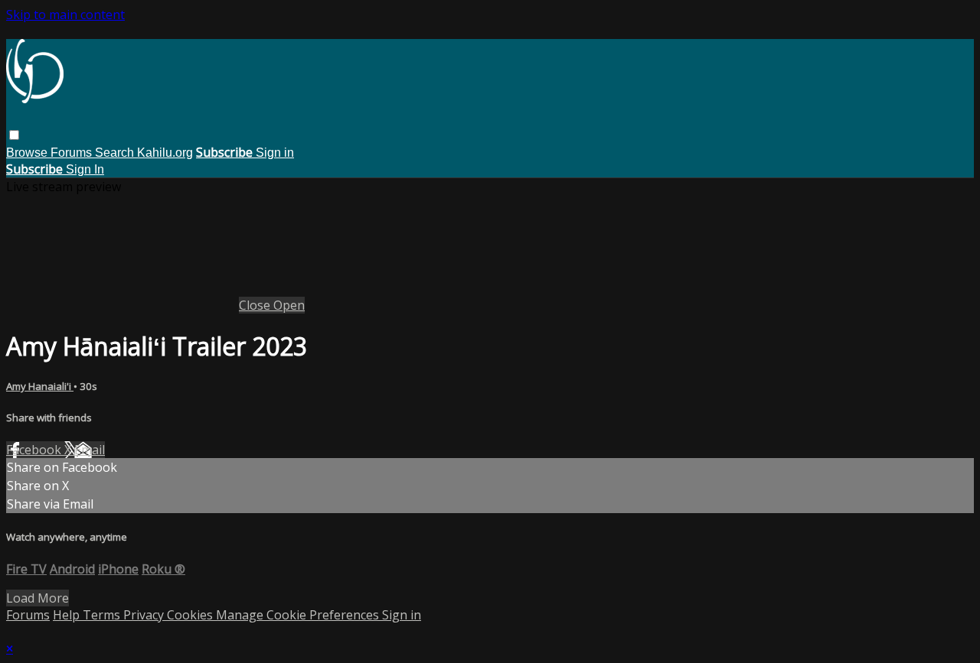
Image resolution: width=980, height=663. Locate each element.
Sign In (85, 169)
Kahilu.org (165, 152)
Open (289, 305)
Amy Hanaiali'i (40, 386)
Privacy (145, 614)
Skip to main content (65, 14)
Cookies (191, 614)
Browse (28, 152)
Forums (73, 152)
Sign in (275, 152)
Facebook (35, 449)
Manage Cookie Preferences (299, 614)
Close (256, 305)
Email (89, 449)
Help (68, 614)
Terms (103, 614)
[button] (14, 135)
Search (116, 152)
